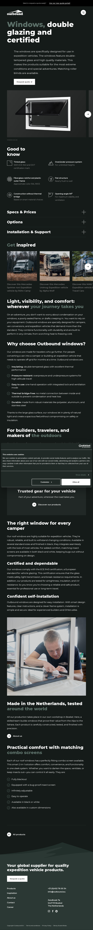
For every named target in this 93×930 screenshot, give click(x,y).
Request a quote (17, 879)
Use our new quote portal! (59, 3)
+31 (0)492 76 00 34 (57, 888)
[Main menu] (83, 12)
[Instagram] (49, 911)
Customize (45, 482)
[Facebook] (53, 911)
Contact (11, 903)
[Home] (15, 12)
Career (10, 907)
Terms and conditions (33, 925)
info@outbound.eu (56, 892)
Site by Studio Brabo (60, 925)
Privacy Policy (46, 925)
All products (19, 834)
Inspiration (12, 893)
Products (11, 888)
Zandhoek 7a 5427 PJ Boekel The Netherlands (56, 903)
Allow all (75, 482)
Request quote (23, 82)
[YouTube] (56, 911)
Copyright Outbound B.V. (15, 925)
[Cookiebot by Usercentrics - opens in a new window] (80, 446)
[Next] (88, 114)
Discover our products (49, 504)
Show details (81, 475)
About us (17, 736)
